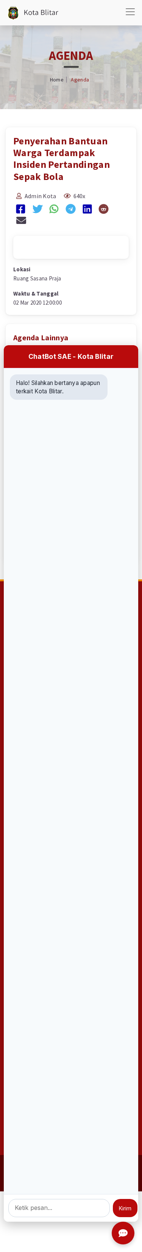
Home (57, 79)
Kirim (125, 1208)
